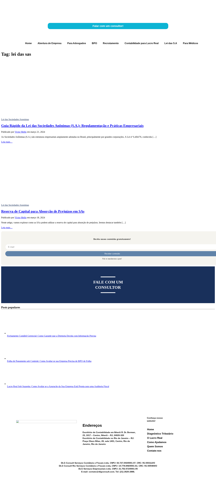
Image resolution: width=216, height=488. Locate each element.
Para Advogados (76, 43)
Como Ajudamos (156, 442)
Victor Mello (20, 132)
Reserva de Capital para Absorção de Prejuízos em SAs (42, 211)
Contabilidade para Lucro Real (142, 43)
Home (28, 43)
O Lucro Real (154, 438)
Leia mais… (6, 142)
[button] (17, 43)
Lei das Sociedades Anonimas (15, 119)
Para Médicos (190, 43)
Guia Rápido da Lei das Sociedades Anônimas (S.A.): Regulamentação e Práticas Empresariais (72, 126)
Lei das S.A (170, 43)
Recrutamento (111, 43)
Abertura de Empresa (49, 43)
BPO (94, 43)
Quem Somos (155, 446)
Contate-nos (154, 450)
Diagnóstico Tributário (160, 433)
